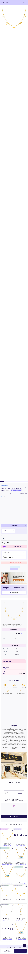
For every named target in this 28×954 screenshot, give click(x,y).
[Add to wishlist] (12, 830)
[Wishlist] (24, 2)
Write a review (15, 816)
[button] (6, 860)
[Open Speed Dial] (24, 945)
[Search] (21, 2)
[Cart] (26, 2)
